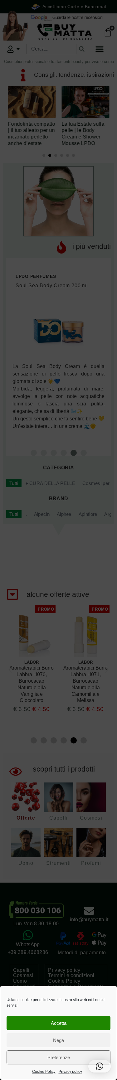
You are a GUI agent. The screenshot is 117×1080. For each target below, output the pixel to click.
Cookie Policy (44, 1071)
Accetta (58, 1023)
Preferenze (58, 1057)
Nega (58, 1040)
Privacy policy (70, 1071)
